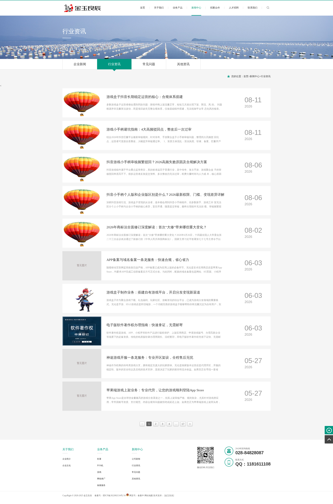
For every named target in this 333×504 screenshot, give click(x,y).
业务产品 (177, 7)
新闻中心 (196, 7)
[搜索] (268, 9)
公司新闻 (136, 459)
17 (183, 424)
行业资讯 (114, 64)
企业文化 (66, 465)
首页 (142, 7)
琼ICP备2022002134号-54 (114, 495)
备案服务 (101, 485)
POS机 (100, 465)
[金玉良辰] (169, 495)
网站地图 (148, 495)
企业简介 (66, 459)
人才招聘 (234, 7)
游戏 (99, 472)
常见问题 (149, 64)
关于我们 (159, 7)
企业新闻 (80, 64)
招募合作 (215, 7)
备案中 (141, 495)
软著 (99, 459)
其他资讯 (183, 64)
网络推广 (101, 478)
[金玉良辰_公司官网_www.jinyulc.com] (82, 11)
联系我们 (252, 7)
